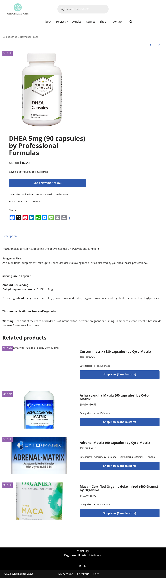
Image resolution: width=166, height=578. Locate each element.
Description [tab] (9, 236)
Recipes (90, 21)
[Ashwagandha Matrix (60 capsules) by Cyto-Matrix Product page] (39, 410)
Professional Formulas (29, 201)
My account (65, 574)
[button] (67, 21)
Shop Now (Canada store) (119, 374)
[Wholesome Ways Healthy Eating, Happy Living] (17, 9)
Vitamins (138, 456)
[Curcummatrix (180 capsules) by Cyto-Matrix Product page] (39, 364)
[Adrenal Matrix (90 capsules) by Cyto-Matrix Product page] (39, 455)
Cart (96, 574)
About (47, 21)
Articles (76, 21)
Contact (117, 21)
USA (66, 194)
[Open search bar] (131, 21)
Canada (105, 365)
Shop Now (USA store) (47, 183)
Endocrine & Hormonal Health (22, 36)
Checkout (83, 574)
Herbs (58, 194)
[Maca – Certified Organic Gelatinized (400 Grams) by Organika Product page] (39, 501)
